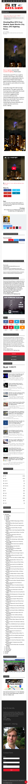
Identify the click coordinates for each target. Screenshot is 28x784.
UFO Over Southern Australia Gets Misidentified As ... (12, 546)
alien (8, 15)
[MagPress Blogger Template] (14, 6)
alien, (5, 32)
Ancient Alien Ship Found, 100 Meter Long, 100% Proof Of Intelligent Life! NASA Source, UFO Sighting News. (16, 412)
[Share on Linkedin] (16, 193)
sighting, (14, 32)
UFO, (4, 33)
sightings (5, 16)
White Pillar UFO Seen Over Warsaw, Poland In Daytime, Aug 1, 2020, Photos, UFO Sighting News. (16, 422)
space (9, 16)
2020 (6, 514)
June (7, 518)
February (8, 649)
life (5, 490)
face (5, 488)
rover (5, 503)
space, (22, 32)
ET (13, 15)
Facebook (22, 240)
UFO (12, 16)
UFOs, (6, 33)
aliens (11, 15)
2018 (6, 653)
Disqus (16, 240)
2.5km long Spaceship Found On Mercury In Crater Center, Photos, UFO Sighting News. (16, 384)
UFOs (14, 16)
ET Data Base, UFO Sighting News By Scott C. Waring (12, 780)
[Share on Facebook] (7, 190)
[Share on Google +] (7, 193)
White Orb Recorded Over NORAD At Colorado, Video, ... (13, 549)
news (15, 15)
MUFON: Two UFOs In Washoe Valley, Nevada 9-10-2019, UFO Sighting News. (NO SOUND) (17, 394)
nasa (5, 495)
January (7, 650)
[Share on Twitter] (16, 190)
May (7, 519)
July (6, 517)
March (7, 648)
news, (11, 32)
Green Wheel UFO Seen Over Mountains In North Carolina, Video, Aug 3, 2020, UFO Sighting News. (16, 449)
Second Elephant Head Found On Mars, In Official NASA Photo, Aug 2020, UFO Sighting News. (16, 431)
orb (5, 500)
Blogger (11, 240)
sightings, (19, 32)
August (7, 515)
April (7, 646)
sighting (18, 15)
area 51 (5, 480)
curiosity (6, 483)
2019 (6, 651)
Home (5, 15)
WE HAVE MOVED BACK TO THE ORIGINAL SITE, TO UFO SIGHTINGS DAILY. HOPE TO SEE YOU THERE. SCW (16, 459)
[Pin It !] (7, 196)
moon (5, 493)
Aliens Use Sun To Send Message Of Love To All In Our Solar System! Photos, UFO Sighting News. (16, 375)
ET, (9, 32)
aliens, (8, 32)
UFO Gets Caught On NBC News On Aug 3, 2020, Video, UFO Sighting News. (16, 441)
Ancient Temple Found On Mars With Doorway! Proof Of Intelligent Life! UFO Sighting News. (17, 403)
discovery (6, 485)
